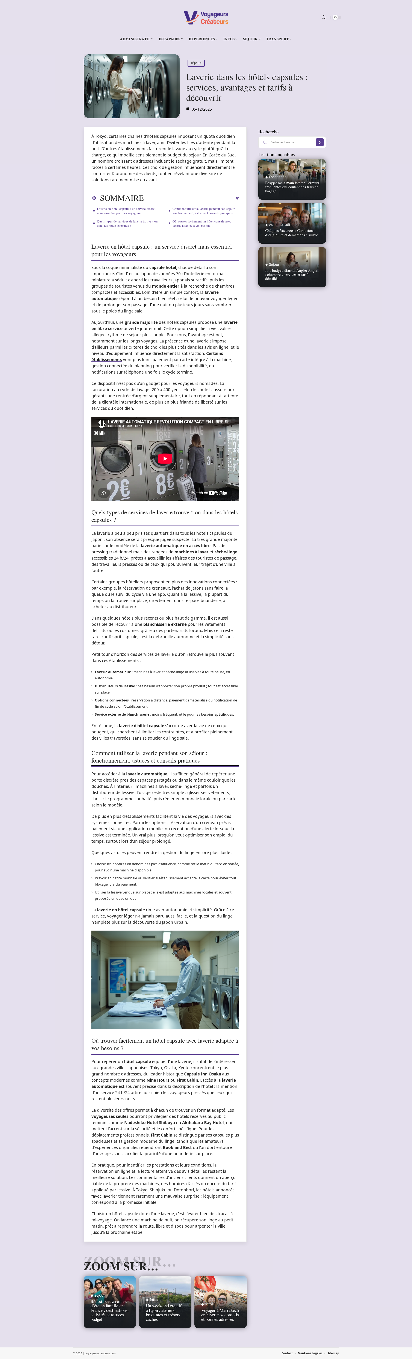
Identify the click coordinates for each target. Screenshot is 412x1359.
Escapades (277, 177)
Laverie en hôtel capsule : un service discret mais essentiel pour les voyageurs (126, 210)
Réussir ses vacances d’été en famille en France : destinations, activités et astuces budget (110, 1310)
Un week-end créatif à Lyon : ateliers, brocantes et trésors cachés (164, 1312)
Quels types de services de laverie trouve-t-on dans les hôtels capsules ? (127, 223)
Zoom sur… (121, 1266)
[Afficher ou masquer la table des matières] (191, 198)
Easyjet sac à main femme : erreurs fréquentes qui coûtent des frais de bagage (292, 186)
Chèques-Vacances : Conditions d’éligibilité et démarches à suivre (291, 232)
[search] (324, 17)
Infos (154, 1299)
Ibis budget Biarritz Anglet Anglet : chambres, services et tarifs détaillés (291, 274)
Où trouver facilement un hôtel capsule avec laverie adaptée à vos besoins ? (202, 223)
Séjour (196, 63)
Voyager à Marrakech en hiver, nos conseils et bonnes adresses (220, 1314)
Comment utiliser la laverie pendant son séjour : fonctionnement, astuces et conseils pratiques (204, 210)
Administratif (279, 224)
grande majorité (141, 322)
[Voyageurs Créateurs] (206, 17)
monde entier (165, 286)
